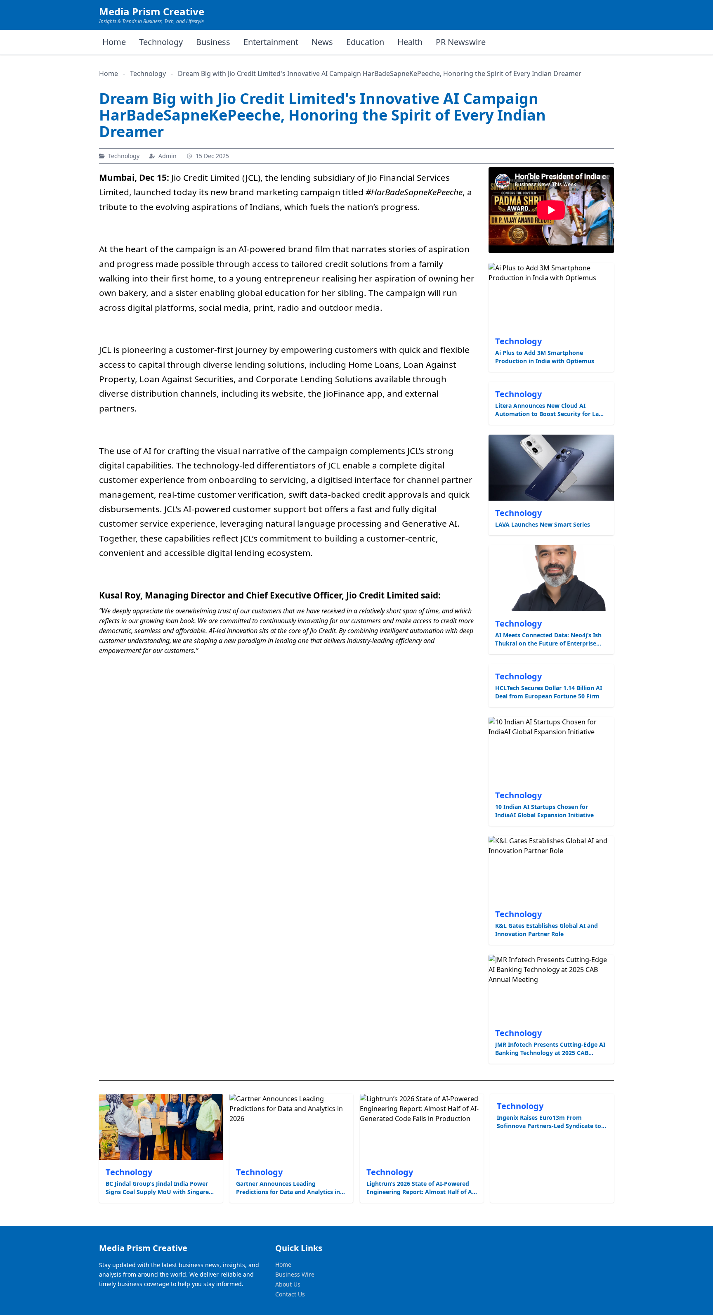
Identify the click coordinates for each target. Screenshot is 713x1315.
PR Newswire (461, 41)
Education (365, 41)
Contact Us (290, 1294)
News (322, 41)
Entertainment (270, 41)
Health (410, 41)
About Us (287, 1284)
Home (114, 41)
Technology (161, 41)
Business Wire (294, 1274)
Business (213, 41)
